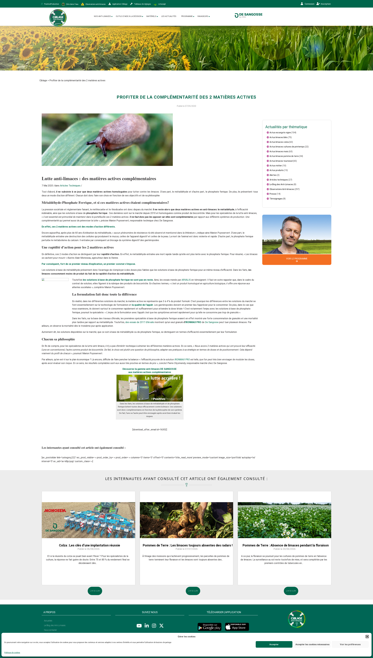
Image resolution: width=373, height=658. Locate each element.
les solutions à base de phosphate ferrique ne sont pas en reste (118, 279)
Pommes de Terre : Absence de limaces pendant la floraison (286, 545)
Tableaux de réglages (142, 4)
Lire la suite (95, 591)
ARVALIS (186, 279)
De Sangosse (212, 322)
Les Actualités (168, 16)
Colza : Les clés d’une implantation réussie (89, 545)
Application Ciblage (119, 4)
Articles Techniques (70, 185)
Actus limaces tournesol (281, 161)
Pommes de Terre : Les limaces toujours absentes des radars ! (188, 545)
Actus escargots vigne (280, 132)
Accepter (274, 644)
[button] (367, 636)
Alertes (273, 175)
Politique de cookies (12, 653)
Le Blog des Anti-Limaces (281, 184)
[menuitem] (102, 16)
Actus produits (277, 170)
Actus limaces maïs (279, 151)
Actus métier (276, 165)
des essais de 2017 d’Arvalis (139, 322)
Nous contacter (50, 630)
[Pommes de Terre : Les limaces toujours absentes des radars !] (186, 514)
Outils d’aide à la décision (128, 16)
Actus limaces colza (279, 142)
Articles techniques (279, 180)
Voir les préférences (350, 644)
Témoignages (276, 198)
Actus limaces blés (278, 137)
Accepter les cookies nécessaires (312, 644)
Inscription (325, 4)
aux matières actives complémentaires (149, 372)
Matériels (151, 16)
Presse (273, 194)
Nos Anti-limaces (102, 16)
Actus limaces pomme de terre (284, 156)
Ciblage (43, 80)
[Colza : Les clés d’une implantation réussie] (88, 514)
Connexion (309, 4)
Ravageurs (203, 16)
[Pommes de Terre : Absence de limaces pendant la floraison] (284, 514)
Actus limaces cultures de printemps (287, 146)
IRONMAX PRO (193, 322)
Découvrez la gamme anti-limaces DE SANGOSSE (150, 369)
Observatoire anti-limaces (95, 4)
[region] (186, 48)
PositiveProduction (51, 4)
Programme (187, 16)
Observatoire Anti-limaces (282, 189)
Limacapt (162, 4)
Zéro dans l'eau (72, 4)
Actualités (48, 621)
